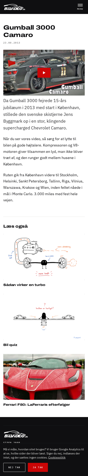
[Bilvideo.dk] (14, 7)
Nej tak (14, 467)
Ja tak (38, 467)
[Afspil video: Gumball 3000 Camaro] (44, 73)
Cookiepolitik (56, 457)
